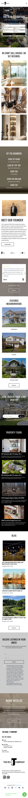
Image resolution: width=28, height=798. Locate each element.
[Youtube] (19, 787)
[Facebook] (5, 787)
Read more (5, 276)
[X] (16, 787)
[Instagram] (8, 787)
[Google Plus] (23, 787)
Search (14, 34)
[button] (26, 3)
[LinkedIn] (12, 787)
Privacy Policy (18, 785)
